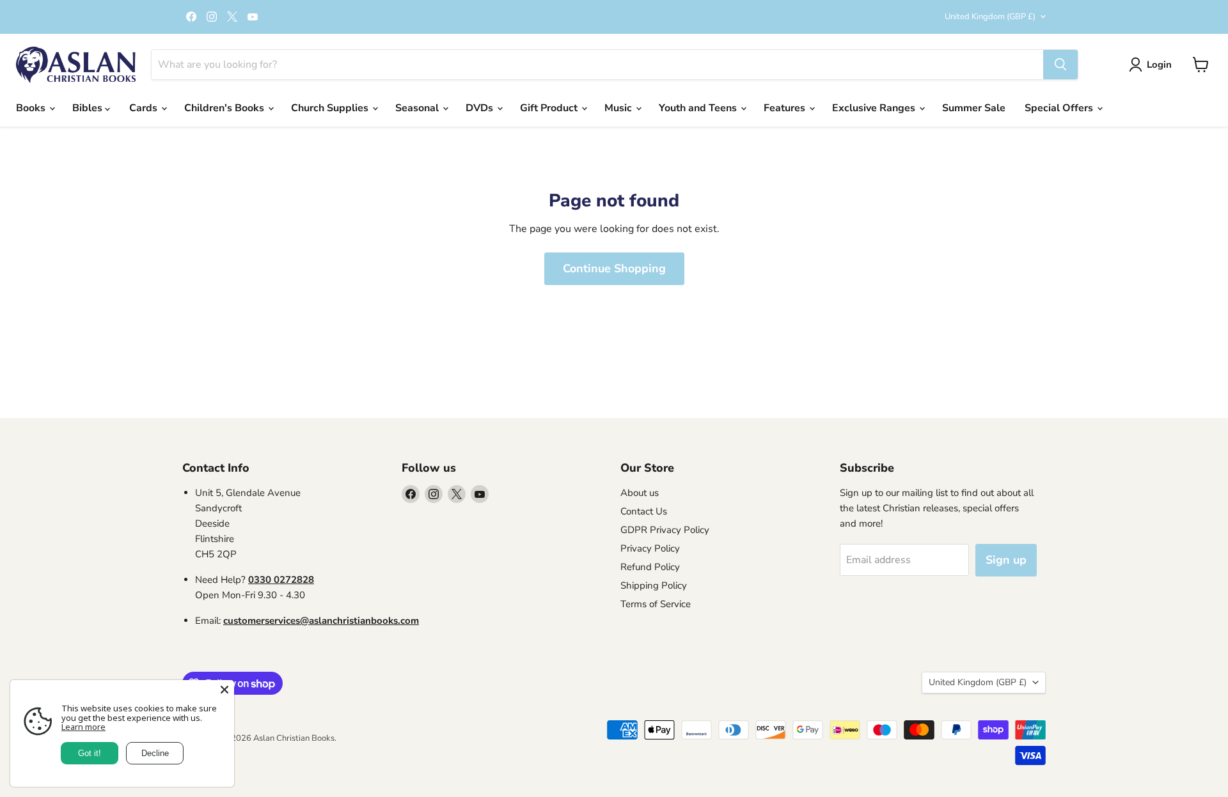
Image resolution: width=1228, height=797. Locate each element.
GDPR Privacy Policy (664, 529)
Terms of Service (655, 604)
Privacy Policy (650, 548)
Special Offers (1060, 108)
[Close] (224, 689)
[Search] (1060, 64)
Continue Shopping (614, 268)
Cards (144, 108)
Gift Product (550, 108)
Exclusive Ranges (875, 108)
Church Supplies (331, 108)
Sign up (1006, 560)
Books (32, 108)
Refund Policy (650, 567)
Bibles (88, 108)
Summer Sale (973, 108)
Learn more (83, 726)
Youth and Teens (699, 108)
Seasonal (418, 108)
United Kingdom (990, 16)
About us (639, 492)
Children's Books (225, 108)
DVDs (481, 108)
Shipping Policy (653, 585)
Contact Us (643, 511)
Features (786, 108)
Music (619, 108)
